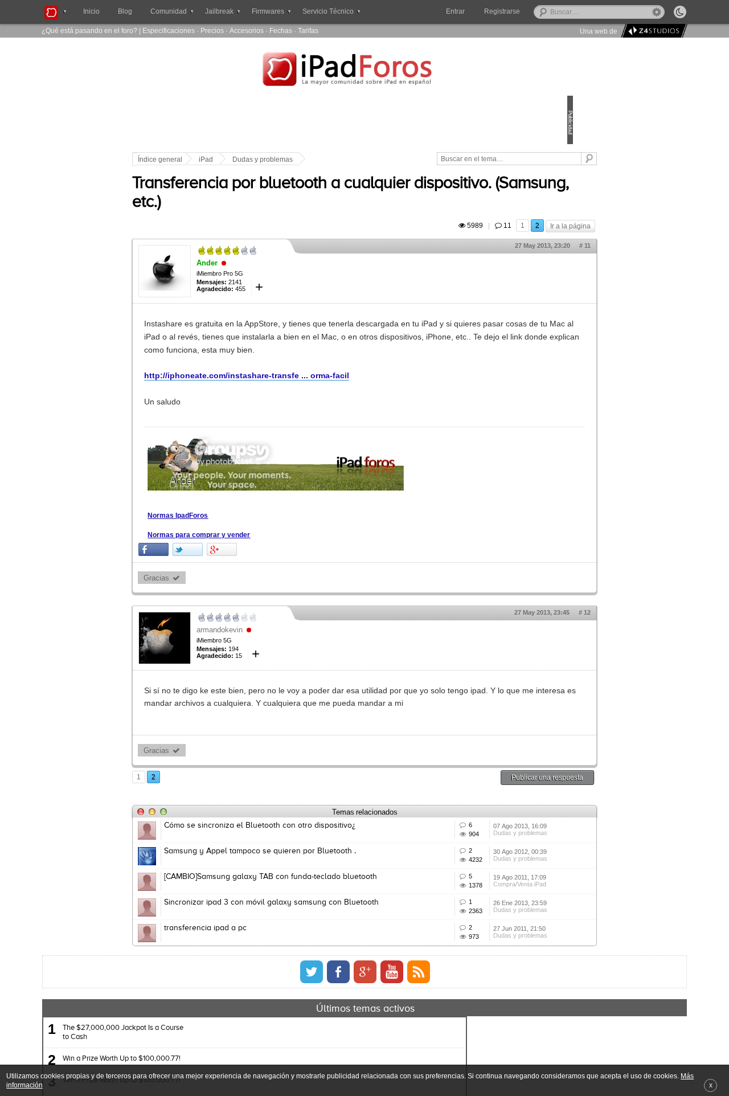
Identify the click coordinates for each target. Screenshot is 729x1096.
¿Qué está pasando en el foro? (89, 30)
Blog (125, 11)
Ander (286, 276)
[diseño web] (652, 31)
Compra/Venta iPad (465, 974)
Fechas (280, 30)
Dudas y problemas (342, 159)
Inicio (91, 11)
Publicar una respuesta (468, 816)
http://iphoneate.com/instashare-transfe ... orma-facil (325, 401)
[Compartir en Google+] (301, 575)
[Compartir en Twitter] (267, 575)
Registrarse (538, 11)
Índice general (239, 159)
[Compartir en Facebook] (233, 575)
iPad (285, 159)
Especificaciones (168, 30)
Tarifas (308, 30)
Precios (212, 30)
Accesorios (247, 30)
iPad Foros (364, 71)
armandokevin (299, 655)
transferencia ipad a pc (284, 1033)
